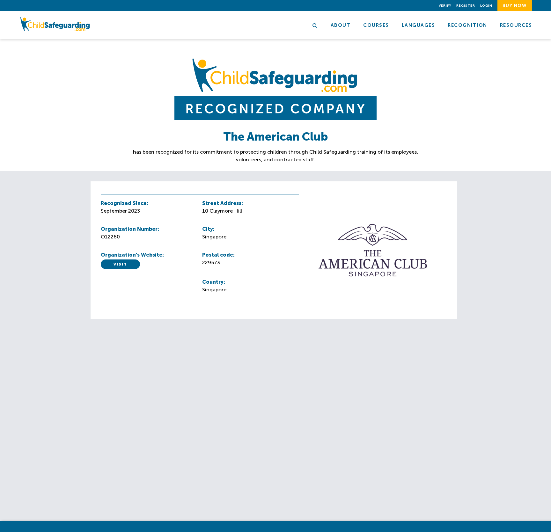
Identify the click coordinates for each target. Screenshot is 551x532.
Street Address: (222, 203)
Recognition (467, 25)
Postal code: (218, 255)
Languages (418, 25)
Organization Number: (130, 229)
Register (465, 6)
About (341, 25)
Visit (120, 264)
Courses (376, 25)
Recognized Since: (124, 203)
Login (486, 6)
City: (208, 229)
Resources (516, 25)
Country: (213, 282)
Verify (445, 6)
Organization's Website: (132, 255)
